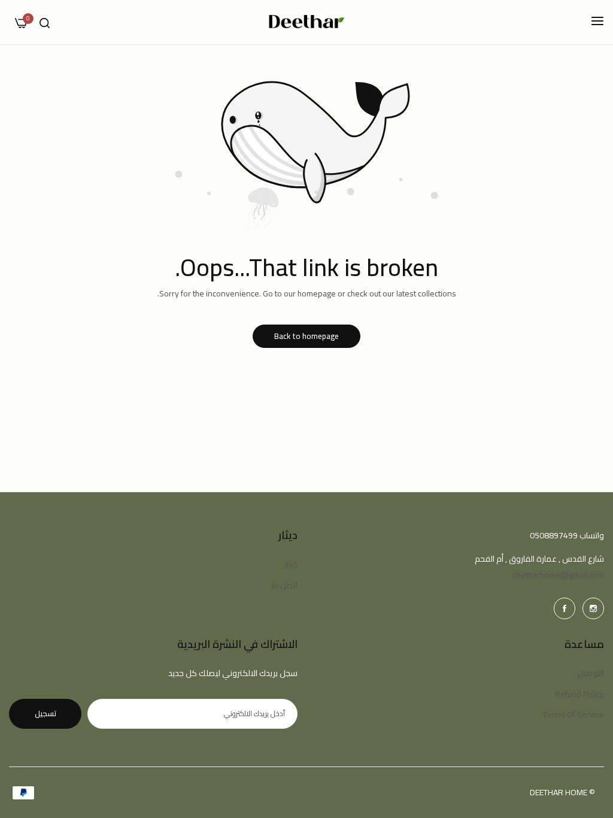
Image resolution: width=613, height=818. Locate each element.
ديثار (291, 564)
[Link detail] (593, 608)
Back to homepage (306, 336)
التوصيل (591, 673)
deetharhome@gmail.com (558, 575)
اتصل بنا (285, 585)
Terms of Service (573, 714)
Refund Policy (579, 694)
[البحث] (45, 22)
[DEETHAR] (306, 22)
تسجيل (45, 713)
